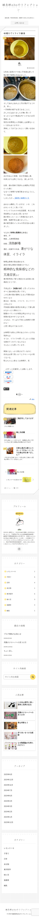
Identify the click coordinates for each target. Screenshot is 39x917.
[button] (19, 64)
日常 (7, 389)
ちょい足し (8, 651)
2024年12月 (8, 780)
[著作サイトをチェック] (19, 549)
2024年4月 (8, 801)
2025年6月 (8, 774)
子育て (21, 577)
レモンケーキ (21, 571)
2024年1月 (8, 817)
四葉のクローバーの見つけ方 (15, 642)
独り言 (21, 599)
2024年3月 (8, 806)
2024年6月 (8, 796)
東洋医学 (21, 594)
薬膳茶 (21, 605)
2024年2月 (8, 812)
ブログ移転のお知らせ (12, 634)
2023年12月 (8, 822)
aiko (19, 529)
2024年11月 (8, 785)
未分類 (21, 588)
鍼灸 (21, 611)
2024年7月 (8, 790)
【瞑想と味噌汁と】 (22, 198)
